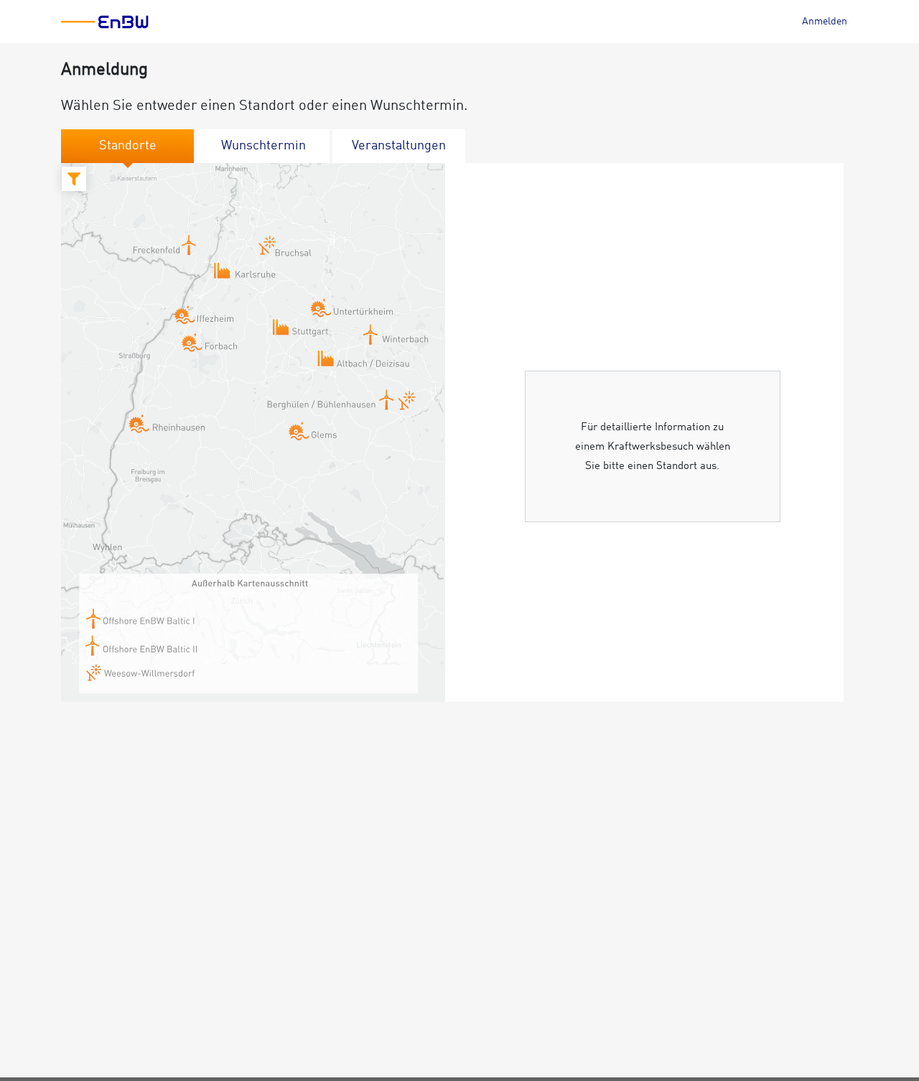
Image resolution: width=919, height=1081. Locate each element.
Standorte (128, 145)
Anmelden (824, 22)
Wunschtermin (263, 145)
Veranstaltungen (399, 145)
